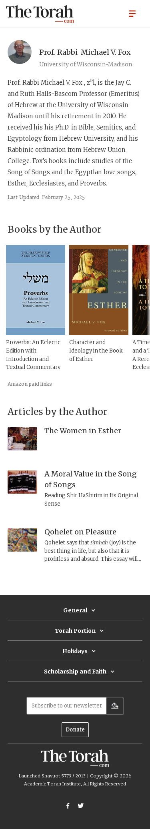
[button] (132, 13)
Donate (75, 729)
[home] (40, 14)
